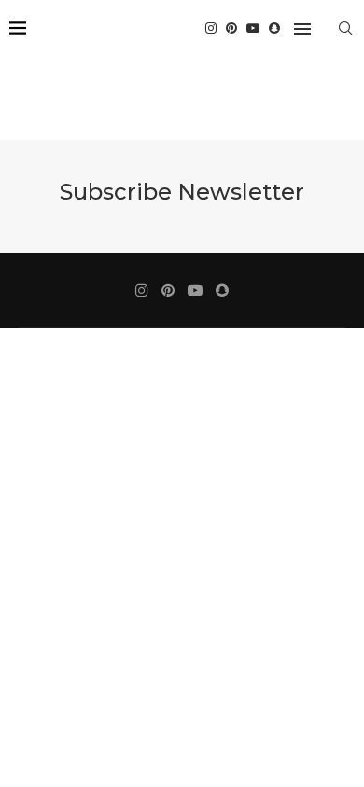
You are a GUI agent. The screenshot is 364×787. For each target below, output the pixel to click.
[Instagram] (211, 28)
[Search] (345, 28)
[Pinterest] (231, 28)
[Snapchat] (274, 28)
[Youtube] (252, 28)
